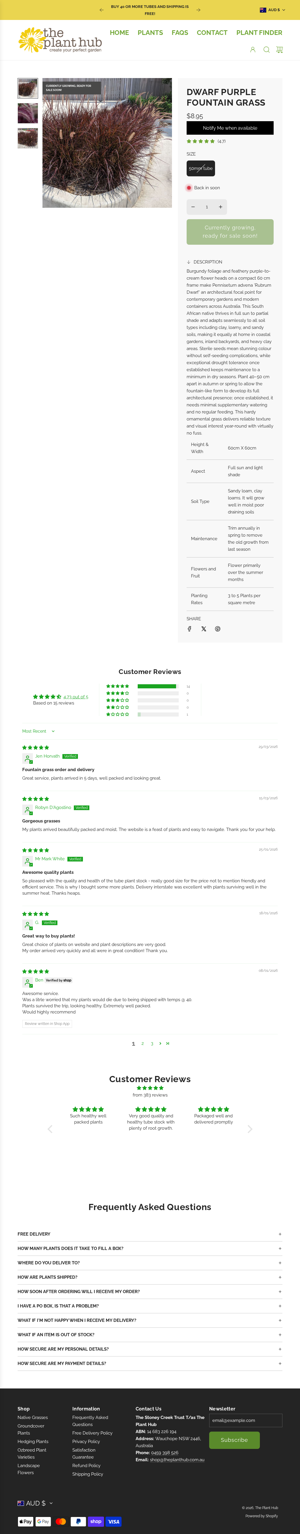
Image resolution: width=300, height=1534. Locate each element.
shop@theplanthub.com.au (177, 1459)
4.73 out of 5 (76, 697)
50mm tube (201, 168)
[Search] (266, 49)
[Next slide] (198, 10)
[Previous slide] (101, 10)
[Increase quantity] (220, 206)
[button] (56, 143)
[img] (35, 747)
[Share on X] (203, 629)
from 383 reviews (150, 1095)
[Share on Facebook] (189, 629)
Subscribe (234, 1440)
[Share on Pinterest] (217, 629)
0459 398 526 (164, 1452)
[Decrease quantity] (193, 206)
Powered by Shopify (262, 1516)
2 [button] (143, 1043)
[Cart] (279, 49)
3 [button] (152, 1043)
